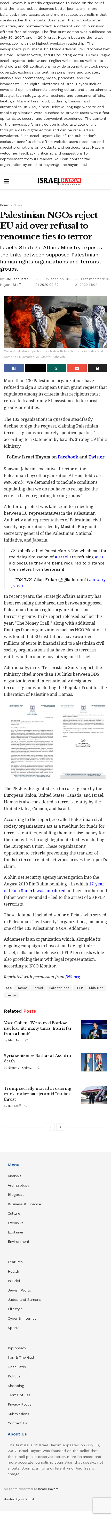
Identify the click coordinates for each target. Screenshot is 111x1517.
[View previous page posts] (51, 1127)
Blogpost (16, 1194)
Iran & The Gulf (21, 1357)
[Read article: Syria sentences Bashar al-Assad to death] (94, 1062)
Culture (14, 1213)
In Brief (14, 1281)
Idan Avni (14, 1040)
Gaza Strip (17, 1367)
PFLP (79, 988)
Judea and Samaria (24, 1299)
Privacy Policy (19, 1404)
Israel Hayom (48, 1489)
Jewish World (19, 1290)
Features (15, 1262)
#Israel (61, 556)
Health (13, 1271)
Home (4, 205)
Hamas (22, 988)
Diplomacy (17, 1348)
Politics (14, 1376)
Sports (13, 1328)
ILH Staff (14, 1106)
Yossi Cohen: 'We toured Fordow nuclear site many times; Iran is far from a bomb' (38, 1028)
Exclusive (15, 1223)
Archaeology (18, 1185)
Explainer (15, 1232)
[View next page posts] (60, 1127)
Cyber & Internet (22, 1318)
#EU (99, 556)
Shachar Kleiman (20, 1067)
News (18, 205)
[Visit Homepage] (59, 181)
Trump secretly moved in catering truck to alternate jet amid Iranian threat (37, 1094)
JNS (10, 279)
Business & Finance (24, 1204)
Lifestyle (15, 1309)
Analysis (15, 1176)
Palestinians (59, 988)
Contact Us (17, 1423)
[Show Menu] (6, 181)
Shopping (16, 1386)
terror (11, 995)
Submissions (18, 1414)
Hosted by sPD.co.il (19, 1499)
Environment (18, 1241)
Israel (38, 988)
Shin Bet (96, 988)
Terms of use (19, 1395)
